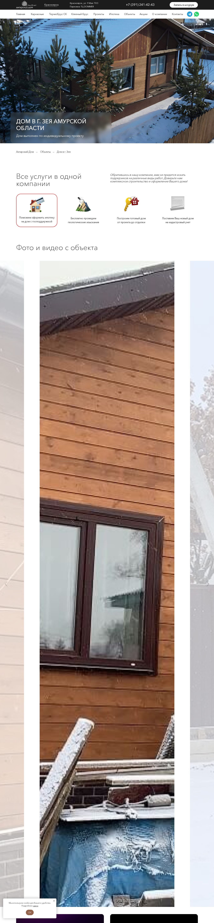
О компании (159, 14)
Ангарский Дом (25, 151)
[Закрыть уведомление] (54, 900)
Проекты (98, 14)
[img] (26, 5)
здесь (35, 906)
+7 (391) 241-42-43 (140, 5)
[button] (184, 5)
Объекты (129, 14)
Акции (143, 14)
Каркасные (37, 14)
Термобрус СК (58, 14)
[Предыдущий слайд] (6, 583)
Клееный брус (79, 14)
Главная (20, 14)
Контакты (177, 14)
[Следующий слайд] (208, 583)
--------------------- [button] (50, 6)
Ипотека (114, 14)
